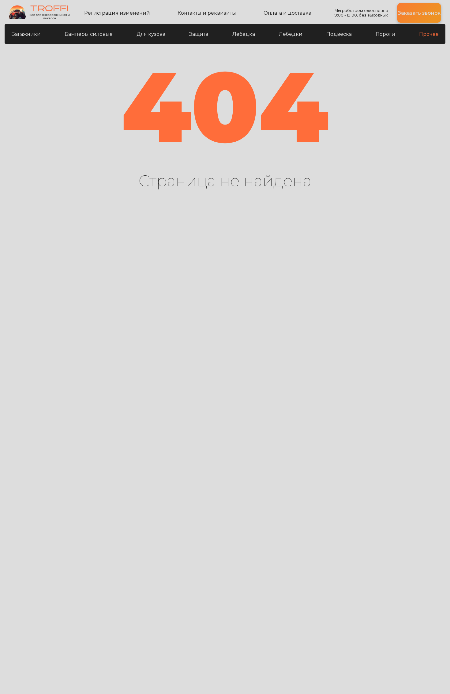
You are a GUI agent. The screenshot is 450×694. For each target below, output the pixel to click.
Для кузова (151, 34)
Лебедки (290, 34)
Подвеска (339, 34)
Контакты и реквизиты (207, 13)
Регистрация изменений (117, 13)
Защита (198, 34)
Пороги (385, 34)
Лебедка (243, 34)
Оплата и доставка (287, 13)
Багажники (26, 34)
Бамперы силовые (89, 34)
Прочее (429, 34)
